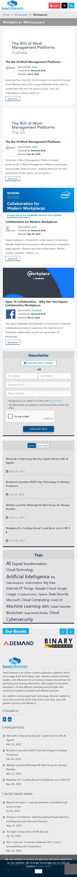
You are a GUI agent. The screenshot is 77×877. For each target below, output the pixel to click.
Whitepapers (21, 14)
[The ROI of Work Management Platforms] (38, 43)
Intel (34, 226)
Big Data (49, 583)
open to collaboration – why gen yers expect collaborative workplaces (36, 303)
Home (6, 14)
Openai (42, 594)
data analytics (15, 583)
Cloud (54, 612)
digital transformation (29, 563)
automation (33, 582)
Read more (13, 98)
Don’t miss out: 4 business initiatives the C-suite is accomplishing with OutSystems (34, 846)
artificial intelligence (28, 576)
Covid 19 (56, 600)
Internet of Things (19, 588)
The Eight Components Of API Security (27, 834)
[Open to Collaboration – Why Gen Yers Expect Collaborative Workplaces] (38, 283)
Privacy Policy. (55, 400)
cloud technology (19, 569)
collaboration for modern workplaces (31, 222)
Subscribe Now (38, 429)
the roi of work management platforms (33, 62)
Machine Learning (23, 606)
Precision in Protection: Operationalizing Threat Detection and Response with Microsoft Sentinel (37, 821)
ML (53, 577)
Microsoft (13, 599)
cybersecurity (19, 619)
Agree (38, 871)
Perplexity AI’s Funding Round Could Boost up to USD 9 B (38, 782)
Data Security (59, 594)
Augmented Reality (36, 613)
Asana (35, 66)
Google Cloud (45, 588)
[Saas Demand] (12, 5)
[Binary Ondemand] (52, 643)
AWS (45, 606)
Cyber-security (60, 606)
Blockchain (14, 612)
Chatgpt (11, 594)
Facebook (36, 310)
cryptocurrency (27, 594)
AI (8, 563)
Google (62, 588)
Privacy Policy (43, 866)
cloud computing (35, 599)
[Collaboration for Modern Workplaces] (38, 203)
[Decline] (72, 866)
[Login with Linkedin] (9, 311)
